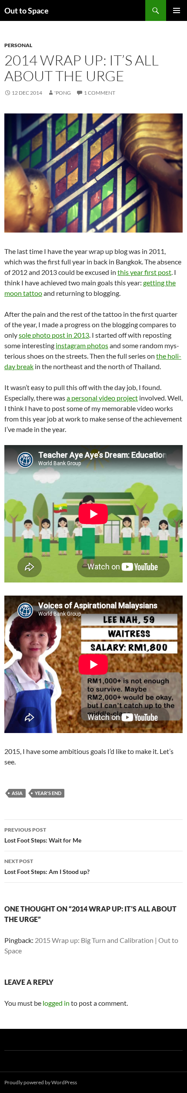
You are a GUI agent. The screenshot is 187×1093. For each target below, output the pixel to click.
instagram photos (82, 345)
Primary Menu (176, 10)
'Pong (62, 92)
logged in (56, 1003)
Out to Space (26, 10)
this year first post (144, 272)
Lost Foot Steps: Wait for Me (42, 835)
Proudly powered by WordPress (40, 1082)
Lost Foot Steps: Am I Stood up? (47, 866)
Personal (18, 45)
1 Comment (99, 92)
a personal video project (102, 398)
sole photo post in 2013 (54, 335)
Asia (17, 793)
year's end (48, 793)
